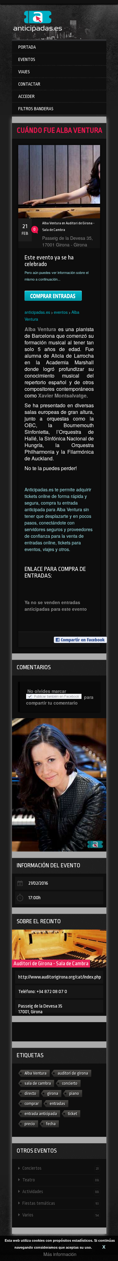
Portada (27, 47)
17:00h (34, 897)
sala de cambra (38, 1083)
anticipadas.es (37, 312)
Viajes (24, 71)
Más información (59, 1254)
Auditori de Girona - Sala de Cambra (51, 964)
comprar (32, 1103)
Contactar (29, 84)
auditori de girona (73, 1073)
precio (30, 1123)
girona (52, 1093)
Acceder (26, 96)
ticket (72, 1113)
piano (74, 1093)
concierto (69, 1083)
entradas (57, 1103)
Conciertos (60, 1168)
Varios (60, 1214)
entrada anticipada (41, 1113)
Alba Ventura (36, 1073)
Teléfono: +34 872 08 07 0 (42, 991)
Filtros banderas (35, 108)
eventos (61, 312)
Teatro (60, 1179)
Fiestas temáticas (60, 1203)
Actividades (60, 1191)
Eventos (26, 59)
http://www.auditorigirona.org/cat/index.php (59, 977)
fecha (51, 1123)
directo (30, 1093)
